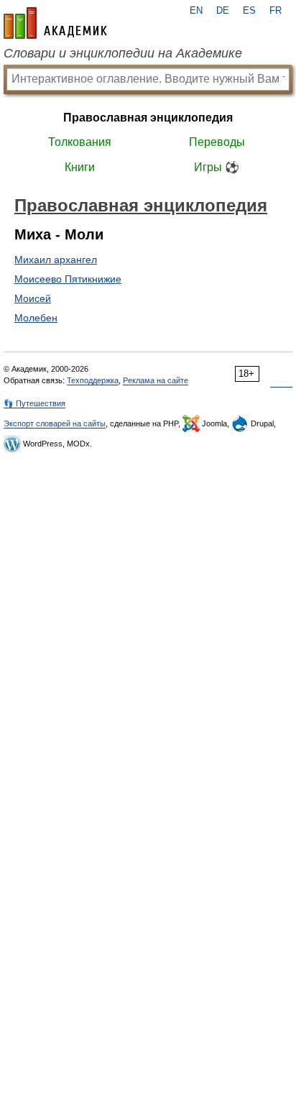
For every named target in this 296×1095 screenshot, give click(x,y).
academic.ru (55, 23)
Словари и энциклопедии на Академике (123, 53)
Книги (80, 167)
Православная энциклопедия (148, 117)
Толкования (79, 142)
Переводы (217, 142)
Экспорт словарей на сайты (55, 423)
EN (196, 11)
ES (249, 11)
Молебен (35, 318)
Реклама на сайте (155, 380)
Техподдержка (93, 380)
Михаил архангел (55, 259)
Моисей (32, 298)
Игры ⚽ (216, 167)
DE (222, 11)
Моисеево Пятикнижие (67, 279)
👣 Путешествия (34, 403)
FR (275, 11)
